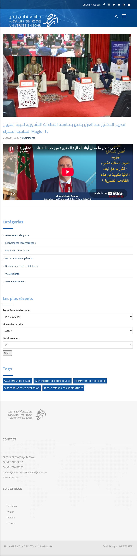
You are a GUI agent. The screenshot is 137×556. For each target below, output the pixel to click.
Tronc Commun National (16, 310)
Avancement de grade (17, 235)
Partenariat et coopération (19, 258)
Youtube (10, 517)
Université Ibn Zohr (13, 546)
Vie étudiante (12, 274)
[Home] (34, 18)
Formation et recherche (17, 250)
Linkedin (11, 523)
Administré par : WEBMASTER (118, 546)
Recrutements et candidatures (21, 266)
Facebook (11, 506)
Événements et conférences (20, 243)
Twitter (10, 511)
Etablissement (11, 338)
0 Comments (28, 137)
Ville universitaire (13, 324)
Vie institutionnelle (15, 281)
